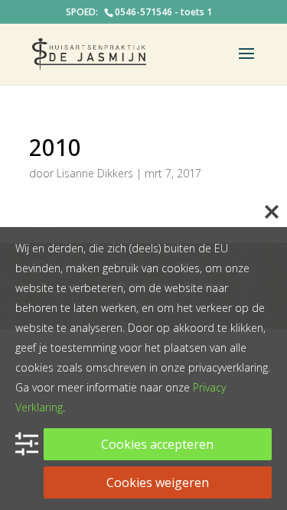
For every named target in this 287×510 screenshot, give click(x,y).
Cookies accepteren (157, 444)
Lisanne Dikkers (95, 173)
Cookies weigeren (157, 482)
